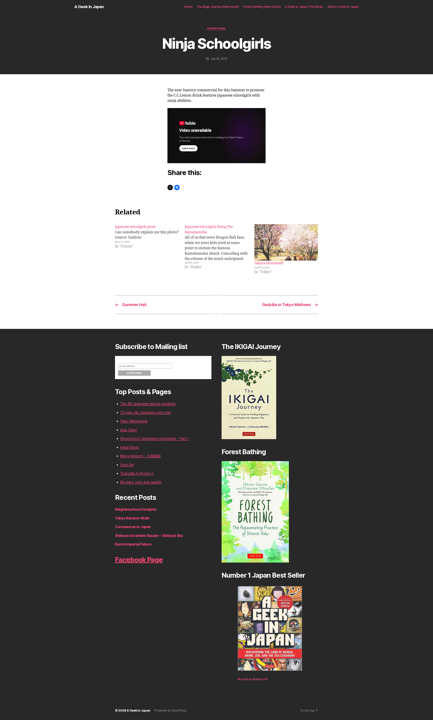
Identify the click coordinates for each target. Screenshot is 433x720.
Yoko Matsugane (133, 421)
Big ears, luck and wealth (140, 482)
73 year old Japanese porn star (145, 412)
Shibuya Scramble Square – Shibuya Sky (149, 535)
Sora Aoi (127, 465)
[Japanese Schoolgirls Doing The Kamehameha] (216, 249)
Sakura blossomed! (269, 263)
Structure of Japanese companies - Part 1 (154, 438)
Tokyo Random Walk (132, 518)
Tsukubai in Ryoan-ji (136, 473)
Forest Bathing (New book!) (262, 6)
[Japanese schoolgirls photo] (147, 249)
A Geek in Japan (89, 7)
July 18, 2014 (219, 58)
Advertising (216, 28)
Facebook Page (139, 559)
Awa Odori (128, 430)
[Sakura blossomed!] (286, 242)
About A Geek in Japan (343, 6)
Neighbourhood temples (135, 509)
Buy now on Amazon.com (253, 678)
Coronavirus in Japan (133, 527)
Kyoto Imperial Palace (133, 544)
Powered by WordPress (170, 710)
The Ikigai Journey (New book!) (218, 6)
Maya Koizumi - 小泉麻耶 (140, 456)
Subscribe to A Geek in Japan (136, 359)
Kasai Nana (129, 447)
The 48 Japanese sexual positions (148, 404)
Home (188, 6)
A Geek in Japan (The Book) (304, 6)
